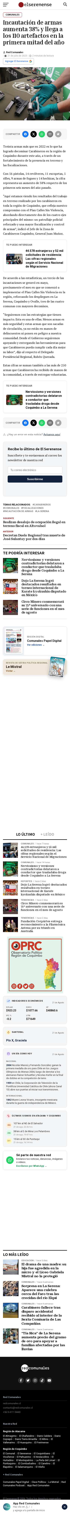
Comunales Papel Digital (16, 1482)
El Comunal (9, 1453)
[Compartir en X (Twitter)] (33, 134)
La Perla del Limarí (45, 1460)
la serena (43, 511)
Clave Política (39, 1482)
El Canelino (44, 1463)
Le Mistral (53, 1482)
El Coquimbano (42, 1453)
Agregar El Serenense (16, 61)
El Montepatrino (24, 1460)
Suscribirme (35, 479)
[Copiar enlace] (58, 134)
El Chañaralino (26, 1435)
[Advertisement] (35, 713)
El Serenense (24, 1453)
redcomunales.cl (12, 1403)
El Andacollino (41, 1456)
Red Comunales (14, 52)
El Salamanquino (24, 1466)
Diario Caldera (44, 1435)
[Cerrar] (64, 1507)
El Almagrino (10, 1435)
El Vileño (40, 1466)
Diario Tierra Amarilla (26, 1439)
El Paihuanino (24, 1456)
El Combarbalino (27, 1463)
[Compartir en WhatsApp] (42, 134)
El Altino (44, 1439)
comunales (11, 508)
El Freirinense (41, 1442)
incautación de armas (18, 511)
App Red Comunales (38, 1485)
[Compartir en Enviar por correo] (50, 134)
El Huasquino (25, 1442)
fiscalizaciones (33, 508)
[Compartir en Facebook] (25, 134)
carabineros (42, 505)
